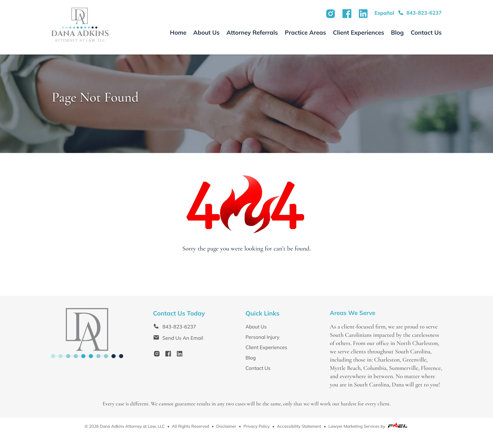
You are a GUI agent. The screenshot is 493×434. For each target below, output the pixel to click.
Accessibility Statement (299, 426)
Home (178, 32)
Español (384, 13)
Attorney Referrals (252, 32)
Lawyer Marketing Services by (357, 426)
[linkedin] (181, 354)
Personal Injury (262, 337)
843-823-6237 (423, 12)
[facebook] (170, 354)
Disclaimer (226, 426)
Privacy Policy (256, 426)
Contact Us (426, 32)
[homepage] (87, 348)
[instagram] (159, 354)
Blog (397, 32)
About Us (206, 32)
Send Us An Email (182, 338)
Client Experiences (358, 32)
